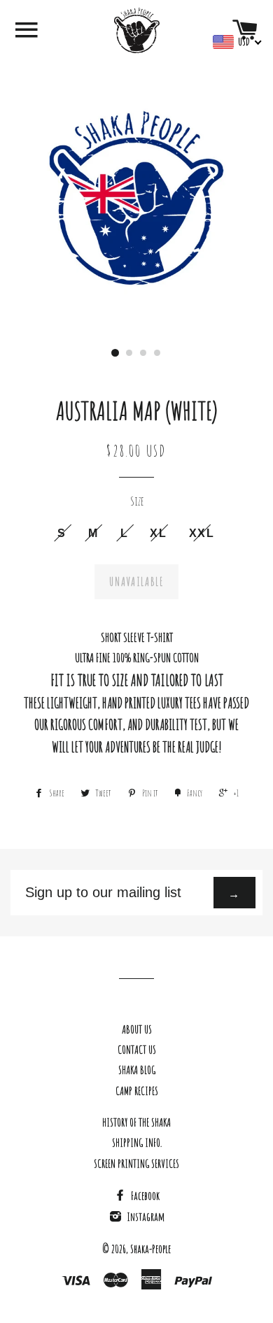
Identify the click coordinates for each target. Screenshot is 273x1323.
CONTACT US (137, 1050)
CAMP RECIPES (136, 1091)
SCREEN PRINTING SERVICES (136, 1164)
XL (158, 533)
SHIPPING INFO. (137, 1143)
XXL (202, 533)
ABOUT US (137, 1029)
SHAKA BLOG (136, 1070)
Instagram (144, 1217)
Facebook (144, 1196)
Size (137, 500)
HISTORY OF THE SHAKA (136, 1122)
